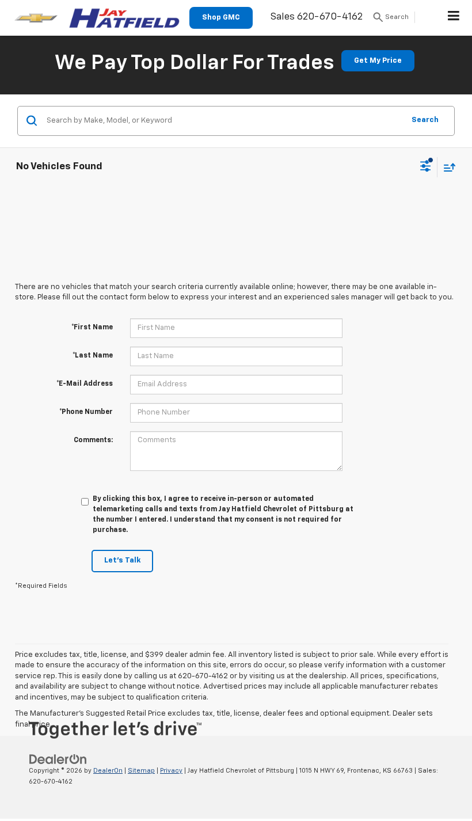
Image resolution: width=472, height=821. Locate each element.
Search (425, 120)
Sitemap (141, 770)
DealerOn (108, 770)
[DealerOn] (58, 759)
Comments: (93, 440)
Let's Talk (122, 560)
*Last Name (93, 355)
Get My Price (378, 60)
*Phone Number (86, 412)
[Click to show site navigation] (454, 18)
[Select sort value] (446, 167)
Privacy (171, 770)
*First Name (92, 327)
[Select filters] (425, 167)
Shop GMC (221, 17)
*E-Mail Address (84, 384)
